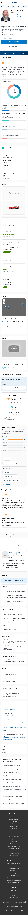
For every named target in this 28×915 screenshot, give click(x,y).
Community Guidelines (13, 904)
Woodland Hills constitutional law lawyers (12, 793)
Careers (14, 893)
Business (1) (7, 458)
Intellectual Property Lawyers (14, 880)
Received (7, 546)
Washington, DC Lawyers (14, 846)
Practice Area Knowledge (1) (12, 480)
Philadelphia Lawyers (14, 848)
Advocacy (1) (7, 472)
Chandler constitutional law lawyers (11, 765)
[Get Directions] (20, 327)
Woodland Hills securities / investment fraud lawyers (13, 804)
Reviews (14, 53)
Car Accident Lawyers (14, 875)
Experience (24, 53)
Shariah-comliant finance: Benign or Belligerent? (14, 722)
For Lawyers (14, 828)
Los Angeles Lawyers (14, 839)
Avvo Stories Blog (14, 826)
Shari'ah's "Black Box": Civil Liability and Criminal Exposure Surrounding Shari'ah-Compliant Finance (14, 729)
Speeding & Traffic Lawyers (14, 882)
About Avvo (14, 890)
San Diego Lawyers (14, 855)
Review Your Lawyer (14, 819)
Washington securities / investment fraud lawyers (14, 789)
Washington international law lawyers (12, 782)
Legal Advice (14, 821)
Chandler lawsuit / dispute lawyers (11, 772)
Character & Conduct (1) (10, 476)
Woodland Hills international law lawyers (12, 796)
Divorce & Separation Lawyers (14, 877)
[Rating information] (20, 16)
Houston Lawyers (14, 843)
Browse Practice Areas (14, 823)
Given (20, 546)
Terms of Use (5, 902)
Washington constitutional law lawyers (12, 779)
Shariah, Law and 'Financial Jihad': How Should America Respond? (14, 738)
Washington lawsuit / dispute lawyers (12, 786)
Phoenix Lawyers (14, 851)
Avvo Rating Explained (14, 897)
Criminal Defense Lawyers (14, 868)
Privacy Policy (13, 902)
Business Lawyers (14, 866)
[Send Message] (7, 327)
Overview (3, 53)
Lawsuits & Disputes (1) (10, 463)
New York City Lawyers (14, 836)
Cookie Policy (21, 902)
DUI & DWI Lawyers (14, 870)
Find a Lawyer (14, 816)
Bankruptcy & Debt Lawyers (14, 863)
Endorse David (14, 541)
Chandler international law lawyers (11, 769)
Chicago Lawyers (14, 841)
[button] (8, 307)
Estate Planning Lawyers (14, 873)
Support (14, 895)
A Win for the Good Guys (9, 709)
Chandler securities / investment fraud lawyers (14, 775)
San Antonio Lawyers (14, 853)
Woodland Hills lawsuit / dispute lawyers (12, 799)
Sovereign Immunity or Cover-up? (11, 715)
